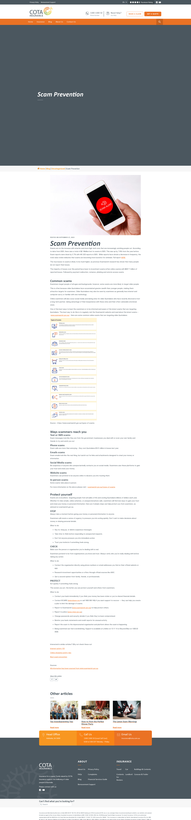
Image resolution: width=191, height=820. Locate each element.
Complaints (92, 774)
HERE (123, 257)
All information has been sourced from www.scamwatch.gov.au (74, 668)
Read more (54, 727)
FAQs (80, 774)
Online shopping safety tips (60, 653)
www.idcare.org (74, 600)
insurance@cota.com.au (130, 738)
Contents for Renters (120, 777)
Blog (50, 22)
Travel (119, 769)
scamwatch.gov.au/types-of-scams (101, 487)
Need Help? (116, 12)
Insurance (41, 22)
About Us (59, 22)
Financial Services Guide (97, 779)
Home (30, 22)
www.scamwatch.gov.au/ (60, 315)
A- (126, 2)
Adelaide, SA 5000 (53, 738)
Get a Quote (153, 14)
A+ (124, 2)
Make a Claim (135, 14)
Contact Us (71, 22)
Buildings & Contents (142, 769)
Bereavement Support (48, 2)
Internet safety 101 (57, 648)
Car (126, 769)
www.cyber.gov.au (75, 612)
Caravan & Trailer (141, 774)
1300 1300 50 (96, 12)
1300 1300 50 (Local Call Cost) (95, 738)
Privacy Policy (34, 2)
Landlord (128, 774)
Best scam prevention (58, 657)
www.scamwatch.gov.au (81, 608)
